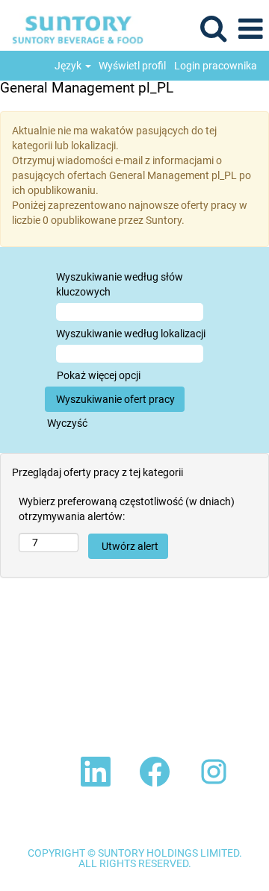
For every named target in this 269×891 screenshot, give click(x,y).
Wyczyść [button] (67, 423)
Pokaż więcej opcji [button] (98, 375)
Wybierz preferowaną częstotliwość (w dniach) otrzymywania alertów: (127, 508)
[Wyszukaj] (213, 28)
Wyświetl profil (132, 66)
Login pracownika (215, 66)
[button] (250, 28)
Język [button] (69, 66)
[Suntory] (72, 28)
